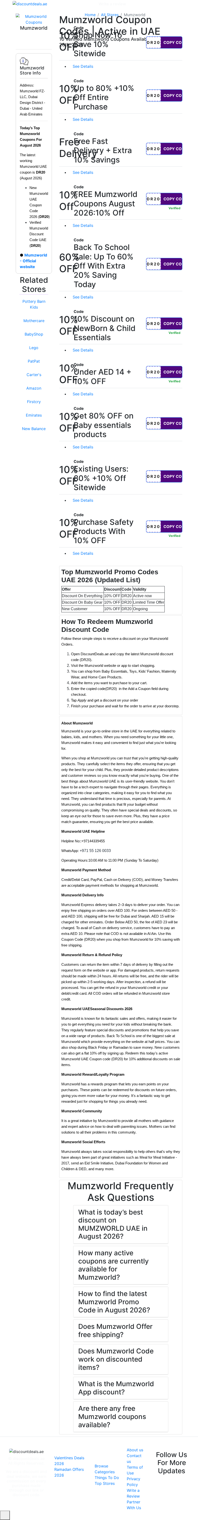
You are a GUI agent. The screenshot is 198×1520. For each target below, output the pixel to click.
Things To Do (107, 1477)
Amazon (33, 388)
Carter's (34, 374)
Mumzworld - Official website (33, 261)
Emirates (34, 415)
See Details (83, 66)
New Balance (34, 428)
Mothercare (33, 320)
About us (135, 1449)
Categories (84, 3)
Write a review (112, 3)
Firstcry (34, 401)
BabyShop (34, 334)
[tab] (120, 590)
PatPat (34, 361)
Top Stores (105, 1483)
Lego (33, 347)
